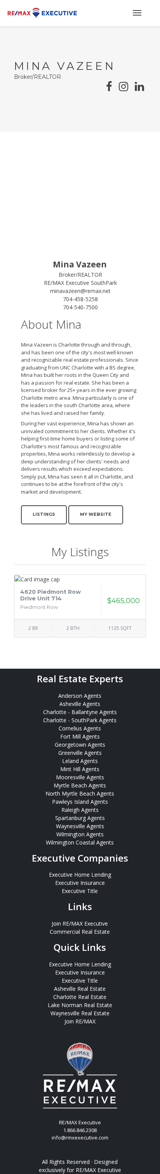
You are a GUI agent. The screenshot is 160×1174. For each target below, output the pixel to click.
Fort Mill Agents (80, 736)
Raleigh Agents (80, 809)
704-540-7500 (80, 307)
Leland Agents (80, 761)
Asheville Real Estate (80, 988)
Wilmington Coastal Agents (80, 842)
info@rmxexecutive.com (80, 1137)
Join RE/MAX (80, 1021)
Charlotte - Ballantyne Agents (80, 712)
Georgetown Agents (80, 744)
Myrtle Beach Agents (80, 785)
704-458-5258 (80, 299)
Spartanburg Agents (80, 818)
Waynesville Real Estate (80, 1013)
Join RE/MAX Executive (80, 923)
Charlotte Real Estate (79, 997)
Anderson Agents (79, 695)
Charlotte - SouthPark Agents (80, 720)
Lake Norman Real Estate (80, 1005)
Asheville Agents (79, 704)
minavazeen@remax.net (80, 291)
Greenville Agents (80, 752)
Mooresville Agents (80, 777)
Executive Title (80, 891)
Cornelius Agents (80, 728)
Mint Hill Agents (79, 769)
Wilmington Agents (80, 834)
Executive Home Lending (80, 874)
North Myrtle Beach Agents (79, 793)
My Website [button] (95, 514)
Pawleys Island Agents (80, 801)
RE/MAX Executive (98, 1170)
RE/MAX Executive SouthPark (80, 282)
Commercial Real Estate (80, 931)
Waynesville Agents (80, 826)
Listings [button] (44, 514)
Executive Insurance (80, 882)
